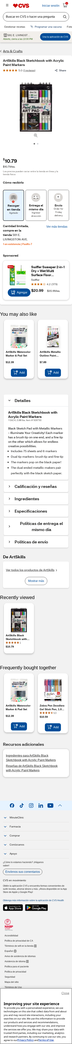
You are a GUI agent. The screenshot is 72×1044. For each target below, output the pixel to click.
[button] (57, 227)
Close (65, 993)
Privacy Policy (25, 1040)
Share (62, 70)
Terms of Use (46, 1040)
